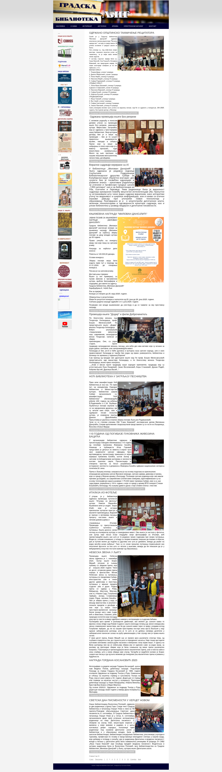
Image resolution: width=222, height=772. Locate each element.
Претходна (98, 759)
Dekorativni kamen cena (110, 768)
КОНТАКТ (152, 26)
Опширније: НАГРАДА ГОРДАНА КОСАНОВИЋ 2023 (109, 695)
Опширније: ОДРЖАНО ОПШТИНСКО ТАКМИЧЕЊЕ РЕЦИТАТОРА (114, 113)
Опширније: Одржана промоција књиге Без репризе (108, 161)
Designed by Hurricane (120, 765)
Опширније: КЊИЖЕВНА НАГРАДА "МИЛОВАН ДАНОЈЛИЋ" (112, 311)
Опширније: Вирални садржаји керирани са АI (106, 210)
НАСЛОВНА (60, 26)
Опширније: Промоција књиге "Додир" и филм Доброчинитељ (112, 373)
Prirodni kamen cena (97, 768)
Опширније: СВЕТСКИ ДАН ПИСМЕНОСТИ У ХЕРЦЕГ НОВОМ (112, 752)
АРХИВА (115, 26)
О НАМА (74, 26)
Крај (139, 759)
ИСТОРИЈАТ (87, 26)
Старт (91, 759)
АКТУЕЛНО (102, 26)
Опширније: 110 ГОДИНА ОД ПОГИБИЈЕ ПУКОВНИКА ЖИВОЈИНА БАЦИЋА (117, 489)
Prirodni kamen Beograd (123, 768)
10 (128, 759)
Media (129, 765)
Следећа (133, 759)
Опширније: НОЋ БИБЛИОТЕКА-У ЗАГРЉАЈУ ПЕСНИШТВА (112, 430)
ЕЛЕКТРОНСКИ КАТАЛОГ (133, 26)
